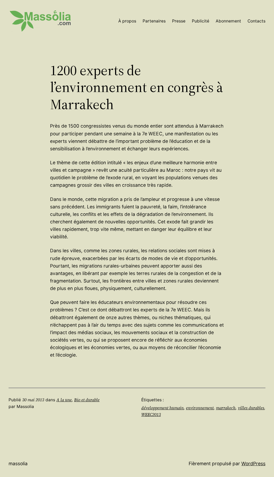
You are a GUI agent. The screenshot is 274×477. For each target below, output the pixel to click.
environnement (200, 408)
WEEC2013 (151, 414)
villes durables (251, 408)
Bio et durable (87, 400)
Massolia (18, 463)
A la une (64, 400)
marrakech (225, 408)
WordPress (253, 463)
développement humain (162, 408)
